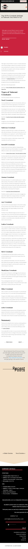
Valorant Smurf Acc (11, 78)
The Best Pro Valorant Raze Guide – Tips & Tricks (13, 403)
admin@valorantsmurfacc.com (7, 1)
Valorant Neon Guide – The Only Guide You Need (16, 153)
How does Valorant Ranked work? (13, 191)
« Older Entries (8, 453)
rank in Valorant (6, 328)
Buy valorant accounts (15, 357)
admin (6, 47)
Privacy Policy (23, 536)
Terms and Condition (21, 534)
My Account (23, 1)
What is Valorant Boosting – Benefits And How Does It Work (14, 377)
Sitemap (24, 538)
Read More (5, 39)
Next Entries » (20, 453)
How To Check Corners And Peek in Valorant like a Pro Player (13, 429)
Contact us (23, 540)
